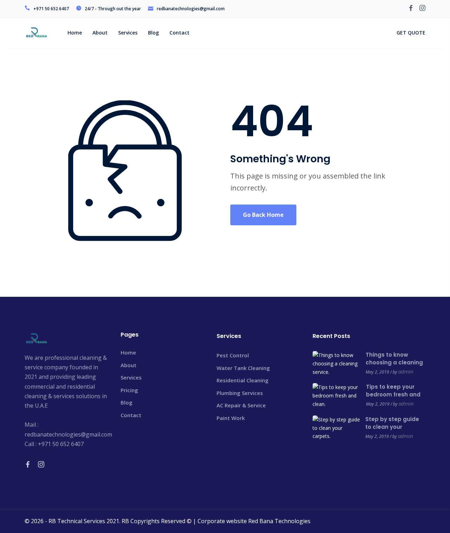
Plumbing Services (240, 392)
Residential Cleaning (243, 380)
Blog (127, 402)
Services (131, 377)
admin (405, 371)
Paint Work (231, 417)
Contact (131, 415)
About (128, 365)
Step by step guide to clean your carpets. (392, 426)
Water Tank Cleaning (243, 367)
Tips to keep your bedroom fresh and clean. (393, 394)
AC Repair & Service (241, 405)
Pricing (129, 390)
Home (128, 352)
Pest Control (233, 355)
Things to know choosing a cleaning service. (394, 362)
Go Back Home (263, 215)
